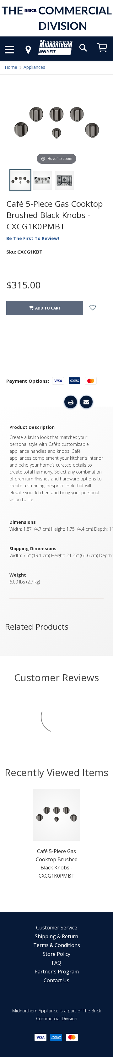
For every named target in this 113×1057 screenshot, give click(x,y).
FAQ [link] (56, 962)
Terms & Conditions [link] (56, 945)
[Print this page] (70, 402)
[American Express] (56, 1037)
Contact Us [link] (56, 980)
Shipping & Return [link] (56, 936)
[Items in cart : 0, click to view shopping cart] (102, 55)
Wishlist (97, 308)
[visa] (40, 1037)
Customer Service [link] (56, 927)
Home (11, 67)
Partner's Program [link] (57, 971)
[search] (83, 47)
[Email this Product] (86, 402)
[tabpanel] (57, 836)
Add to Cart (47, 308)
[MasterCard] (72, 1037)
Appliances (34, 67)
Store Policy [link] (56, 953)
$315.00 (23, 284)
